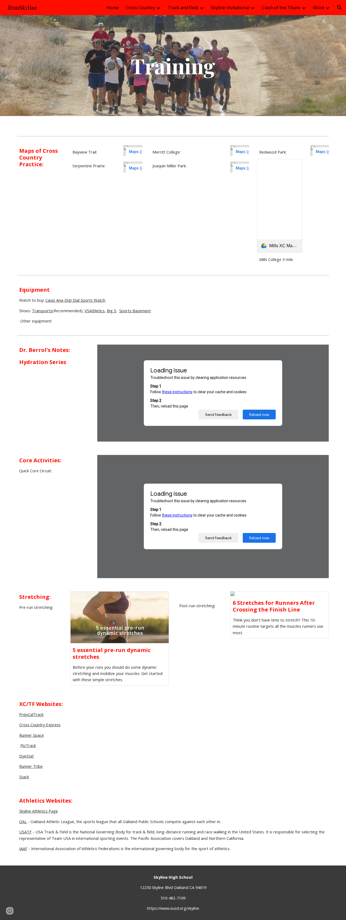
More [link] (318, 8)
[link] (279, 205)
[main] (173, 65)
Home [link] (113, 8)
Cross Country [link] (140, 8)
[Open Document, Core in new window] (319, 462)
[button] (339, 7)
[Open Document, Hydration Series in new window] (319, 351)
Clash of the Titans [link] (281, 8)
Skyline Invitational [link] (230, 8)
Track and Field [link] (183, 8)
